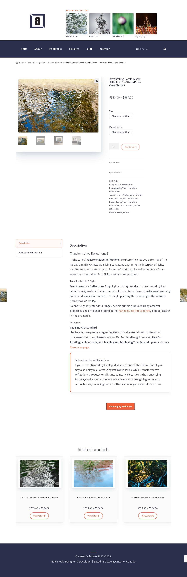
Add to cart (130, 146)
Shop (89, 48)
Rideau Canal (115, 202)
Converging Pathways (120, 406)
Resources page (79, 347)
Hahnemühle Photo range (134, 310)
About (38, 48)
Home (24, 48)
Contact (105, 48)
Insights (74, 48)
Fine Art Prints (53, 62)
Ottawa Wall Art (130, 198)
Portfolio (55, 48)
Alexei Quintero (122, 212)
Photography (39, 62)
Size (111, 111)
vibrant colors (127, 205)
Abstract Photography (124, 195)
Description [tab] (24, 243)
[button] (96, 80)
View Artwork (39, 515)
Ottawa (118, 198)
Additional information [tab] (30, 252)
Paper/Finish (115, 126)
